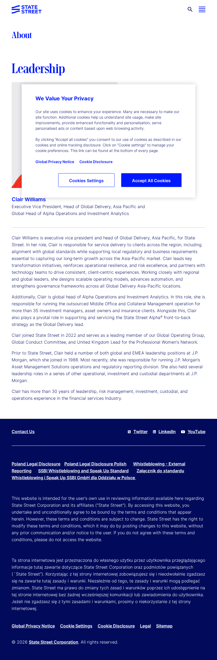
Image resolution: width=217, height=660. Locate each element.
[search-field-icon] (190, 9)
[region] (108, 140)
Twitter (140, 431)
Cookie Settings (76, 625)
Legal (145, 625)
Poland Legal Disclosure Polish (95, 463)
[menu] (202, 9)
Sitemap (164, 625)
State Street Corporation (53, 642)
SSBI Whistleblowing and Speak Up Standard (83, 470)
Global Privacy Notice (33, 625)
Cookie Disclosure (116, 625)
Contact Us (23, 431)
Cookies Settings (86, 180)
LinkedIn (167, 431)
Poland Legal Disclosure (36, 463)
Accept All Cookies (151, 180)
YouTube (196, 431)
